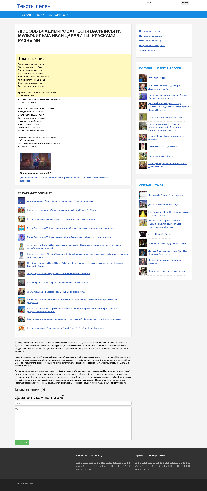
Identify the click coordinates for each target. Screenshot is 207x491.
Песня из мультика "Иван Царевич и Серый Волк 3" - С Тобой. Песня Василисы (65, 328)
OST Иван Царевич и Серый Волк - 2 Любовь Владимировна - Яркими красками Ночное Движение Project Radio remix (75, 264)
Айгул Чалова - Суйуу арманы (163, 146)
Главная (25, 14)
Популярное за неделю (150, 36)
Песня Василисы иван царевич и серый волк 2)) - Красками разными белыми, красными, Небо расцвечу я (73, 301)
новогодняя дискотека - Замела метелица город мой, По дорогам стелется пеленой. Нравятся (164, 127)
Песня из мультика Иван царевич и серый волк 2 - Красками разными (61, 219)
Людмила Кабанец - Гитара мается (165, 195)
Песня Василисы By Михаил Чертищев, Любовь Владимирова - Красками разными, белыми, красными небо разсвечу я (77, 255)
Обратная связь (25, 483)
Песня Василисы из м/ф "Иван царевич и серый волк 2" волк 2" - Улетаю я (63, 210)
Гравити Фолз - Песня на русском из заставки (166, 137)
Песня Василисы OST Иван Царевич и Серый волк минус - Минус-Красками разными (69, 237)
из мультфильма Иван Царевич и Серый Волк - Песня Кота (56, 291)
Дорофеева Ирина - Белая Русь (164, 204)
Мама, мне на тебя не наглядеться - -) (166, 117)
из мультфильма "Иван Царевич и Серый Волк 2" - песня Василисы (60, 201)
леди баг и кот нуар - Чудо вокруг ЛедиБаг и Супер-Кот (164, 87)
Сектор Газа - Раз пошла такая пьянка (166, 271)
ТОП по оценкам (147, 50)
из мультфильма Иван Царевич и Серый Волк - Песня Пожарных (58, 273)
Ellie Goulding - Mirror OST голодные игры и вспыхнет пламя (168, 213)
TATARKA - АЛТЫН (157, 78)
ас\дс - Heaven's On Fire (159, 234)
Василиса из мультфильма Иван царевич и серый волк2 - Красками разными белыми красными (74, 319)
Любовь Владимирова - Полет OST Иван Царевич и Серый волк (168, 252)
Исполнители (58, 14)
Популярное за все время (152, 45)
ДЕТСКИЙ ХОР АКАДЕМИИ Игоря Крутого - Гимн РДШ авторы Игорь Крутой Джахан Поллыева (168, 106)
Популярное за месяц (150, 40)
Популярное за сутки (149, 31)
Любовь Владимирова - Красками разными (164, 262)
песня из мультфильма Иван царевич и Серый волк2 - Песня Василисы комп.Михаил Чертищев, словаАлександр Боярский (74, 246)
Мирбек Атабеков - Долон (160, 156)
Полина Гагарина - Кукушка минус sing (167, 243)
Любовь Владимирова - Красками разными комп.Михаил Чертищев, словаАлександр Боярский (165, 223)
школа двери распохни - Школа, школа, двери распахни (167, 165)
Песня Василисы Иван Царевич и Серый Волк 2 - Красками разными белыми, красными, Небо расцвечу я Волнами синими (73, 310)
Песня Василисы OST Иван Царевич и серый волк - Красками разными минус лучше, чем (71, 228)
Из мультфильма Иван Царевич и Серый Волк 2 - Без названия (57, 282)
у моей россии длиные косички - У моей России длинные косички (167, 96)
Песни (39, 14)
